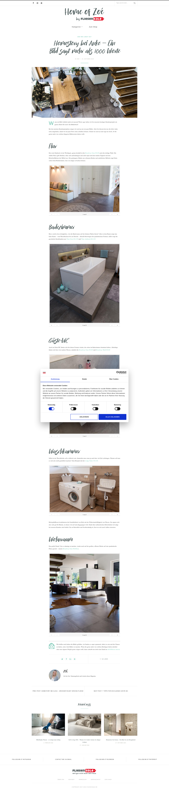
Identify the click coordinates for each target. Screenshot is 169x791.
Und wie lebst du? (84, 36)
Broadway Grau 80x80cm (71, 549)
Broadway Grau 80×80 (92, 153)
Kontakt (71, 779)
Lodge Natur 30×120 (91, 461)
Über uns (61, 779)
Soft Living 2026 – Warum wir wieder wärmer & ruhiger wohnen (84, 741)
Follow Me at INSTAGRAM (21, 759)
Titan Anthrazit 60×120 (88, 239)
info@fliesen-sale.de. (113, 649)
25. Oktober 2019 (88, 58)
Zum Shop (93, 27)
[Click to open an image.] (84, 92)
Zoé (77, 58)
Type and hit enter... (122, 3)
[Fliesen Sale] (84, 14)
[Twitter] (62, 659)
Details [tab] (84, 379)
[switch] (73, 408)
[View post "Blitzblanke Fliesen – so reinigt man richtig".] (48, 725)
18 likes (105, 659)
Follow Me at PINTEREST (147, 759)
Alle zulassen (113, 417)
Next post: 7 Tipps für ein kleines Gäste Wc (111, 691)
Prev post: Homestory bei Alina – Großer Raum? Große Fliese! (58, 691)
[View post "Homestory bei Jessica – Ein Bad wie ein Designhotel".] (120, 725)
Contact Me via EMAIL (63, 759)
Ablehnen (84, 417)
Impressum (83, 779)
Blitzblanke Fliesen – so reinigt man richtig (48, 740)
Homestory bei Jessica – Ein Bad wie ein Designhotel (120, 740)
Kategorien (76, 27)
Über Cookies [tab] (114, 379)
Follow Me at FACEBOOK (105, 759)
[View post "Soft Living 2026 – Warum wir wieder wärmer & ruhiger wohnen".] (84, 725)
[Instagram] (37, 3)
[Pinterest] (41, 3)
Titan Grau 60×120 (72, 239)
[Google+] (70, 659)
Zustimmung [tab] (55, 379)
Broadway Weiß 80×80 (103, 350)
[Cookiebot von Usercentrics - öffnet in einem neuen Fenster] (117, 372)
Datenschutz (95, 779)
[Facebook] (33, 3)
